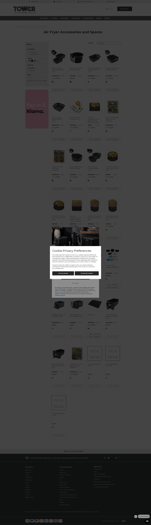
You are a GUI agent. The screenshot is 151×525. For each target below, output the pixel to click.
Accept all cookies (87, 273)
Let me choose (63, 273)
